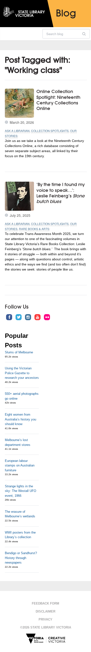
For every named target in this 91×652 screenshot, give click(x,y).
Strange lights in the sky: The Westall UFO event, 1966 (20, 490)
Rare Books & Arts (34, 229)
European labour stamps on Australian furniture (19, 465)
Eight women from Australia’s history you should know (20, 419)
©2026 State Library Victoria (45, 627)
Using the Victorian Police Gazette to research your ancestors (22, 373)
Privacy (45, 619)
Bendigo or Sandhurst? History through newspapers (21, 557)
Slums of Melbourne (19, 352)
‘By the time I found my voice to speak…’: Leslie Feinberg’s (60, 192)
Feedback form (45, 603)
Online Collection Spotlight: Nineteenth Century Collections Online (58, 99)
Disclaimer (45, 611)
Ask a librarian (17, 131)
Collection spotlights (50, 131)
